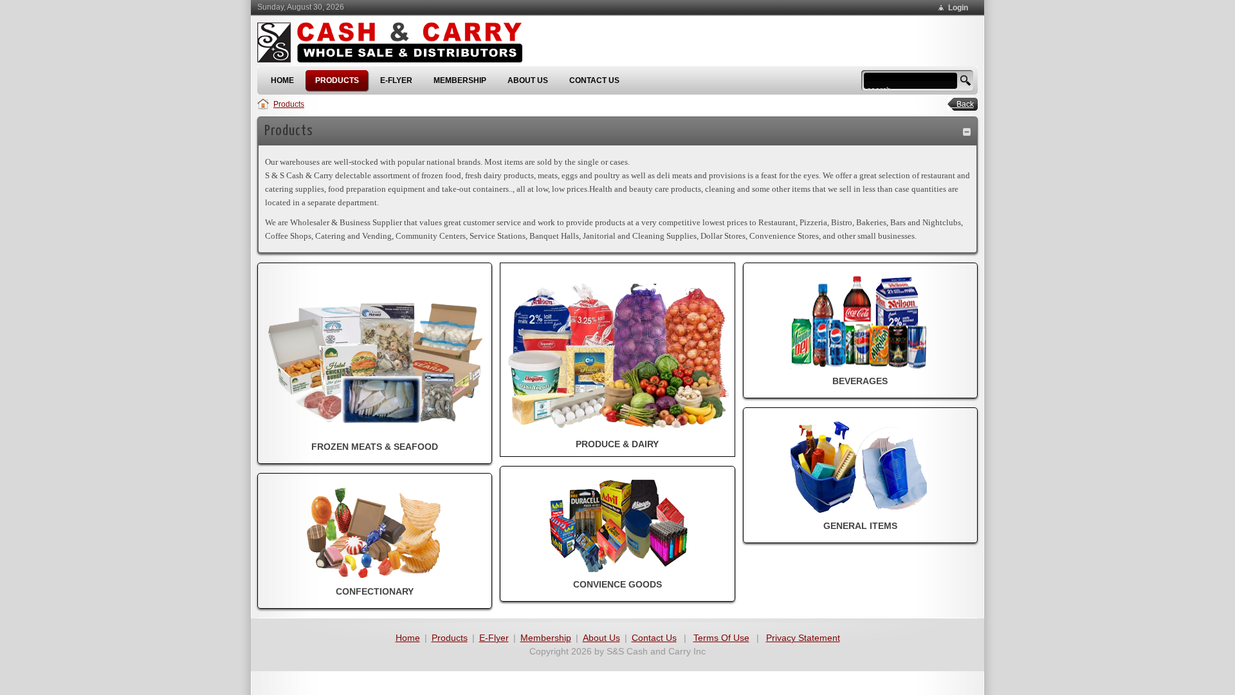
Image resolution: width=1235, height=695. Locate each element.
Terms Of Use (721, 638)
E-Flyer (494, 638)
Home (408, 638)
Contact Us (654, 638)
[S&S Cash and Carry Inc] (394, 44)
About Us (601, 638)
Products (288, 104)
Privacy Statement (803, 638)
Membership (545, 638)
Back (961, 104)
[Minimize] (967, 131)
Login (958, 7)
